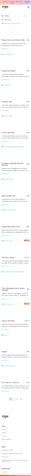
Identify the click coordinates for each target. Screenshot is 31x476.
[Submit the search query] (2, 16)
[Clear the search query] (24, 16)
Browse (4, 429)
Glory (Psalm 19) (8, 196)
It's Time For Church (10, 382)
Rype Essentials (6, 439)
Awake (4, 352)
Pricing (4, 433)
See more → (5, 49)
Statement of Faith (7, 450)
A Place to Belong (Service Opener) (12, 164)
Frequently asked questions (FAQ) (12, 453)
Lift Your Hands (8, 257)
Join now (27, 1)
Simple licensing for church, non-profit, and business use (15, 460)
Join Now (4, 472)
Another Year (7, 102)
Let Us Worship (8, 132)
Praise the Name (8, 71)
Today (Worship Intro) (11, 227)
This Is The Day (8, 321)
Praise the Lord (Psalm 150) (13, 40)
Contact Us (5, 457)
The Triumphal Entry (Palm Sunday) (13, 289)
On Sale (4, 436)
